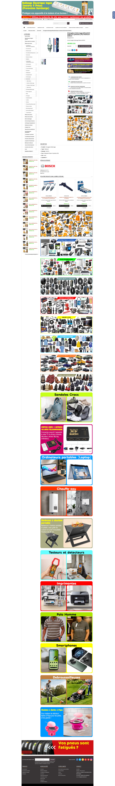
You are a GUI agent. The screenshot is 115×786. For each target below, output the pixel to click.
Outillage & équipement (30, 123)
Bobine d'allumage (30, 83)
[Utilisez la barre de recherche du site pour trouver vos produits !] (57, 16)
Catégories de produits (31, 27)
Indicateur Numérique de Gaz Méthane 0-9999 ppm (33, 235)
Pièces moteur (29, 106)
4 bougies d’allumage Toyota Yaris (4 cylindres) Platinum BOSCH (84, 198)
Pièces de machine (29, 116)
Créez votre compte (88, 19)
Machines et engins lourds (29, 39)
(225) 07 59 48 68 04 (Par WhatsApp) (35, 19)
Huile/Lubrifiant (29, 97)
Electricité (28, 79)
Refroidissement (29, 108)
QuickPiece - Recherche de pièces (30, 46)
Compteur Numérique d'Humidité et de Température (33, 248)
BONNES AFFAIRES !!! (29, 151)
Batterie (27, 59)
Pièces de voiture (28, 43)
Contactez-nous (43, 777)
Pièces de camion (28, 114)
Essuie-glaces (29, 91)
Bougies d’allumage (31, 85)
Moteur (27, 102)
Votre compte (62, 766)
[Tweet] (74, 50)
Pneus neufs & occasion (30, 41)
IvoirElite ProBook (43, 781)
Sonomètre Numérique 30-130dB (33, 185)
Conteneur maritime (29, 134)
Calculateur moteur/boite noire (30, 62)
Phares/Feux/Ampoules (30, 104)
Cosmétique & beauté (29, 136)
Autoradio (28, 54)
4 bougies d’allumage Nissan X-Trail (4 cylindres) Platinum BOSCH (48, 198)
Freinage (28, 95)
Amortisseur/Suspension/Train (31, 52)
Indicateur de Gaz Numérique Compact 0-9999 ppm (33, 229)
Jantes (27, 100)
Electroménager (28, 118)
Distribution (28, 72)
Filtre (27, 93)
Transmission (28, 112)
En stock (42, 171)
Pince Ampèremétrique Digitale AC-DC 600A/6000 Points (33, 204)
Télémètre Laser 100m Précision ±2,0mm (33, 160)
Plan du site (42, 778)
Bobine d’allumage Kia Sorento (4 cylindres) (66, 198)
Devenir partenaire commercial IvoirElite (76, 27)
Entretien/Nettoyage (30, 89)
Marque (69, 37)
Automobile (27, 36)
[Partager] (72, 50)
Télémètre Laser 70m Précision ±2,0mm (33, 166)
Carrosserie (28, 64)
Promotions (24, 769)
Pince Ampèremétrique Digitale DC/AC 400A (33, 210)
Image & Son (27, 127)
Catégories (27, 34)
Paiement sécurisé (44, 775)
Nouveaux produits (27, 157)
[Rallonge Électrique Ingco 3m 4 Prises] (57, 7)
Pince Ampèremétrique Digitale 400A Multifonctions (33, 223)
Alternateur (29, 81)
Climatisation (28, 66)
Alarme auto (28, 50)
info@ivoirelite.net (50, 19)
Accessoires (28, 48)
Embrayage (28, 76)
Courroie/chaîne (29, 68)
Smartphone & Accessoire (28, 132)
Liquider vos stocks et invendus (61, 27)
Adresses (60, 773)
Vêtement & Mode (28, 125)
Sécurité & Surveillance (30, 129)
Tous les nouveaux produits (32, 254)
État (41, 173)
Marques (24, 773)
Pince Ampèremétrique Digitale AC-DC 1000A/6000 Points (33, 191)
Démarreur (29, 87)
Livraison (42, 769)
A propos (42, 773)
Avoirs (59, 772)
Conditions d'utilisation (44, 772)
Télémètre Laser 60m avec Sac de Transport (33, 172)
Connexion (81, 19)
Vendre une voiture (41, 27)
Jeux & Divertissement (29, 145)
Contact (86, 27)
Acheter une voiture (49, 27)
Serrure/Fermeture (29, 110)
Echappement (29, 74)
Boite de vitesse (29, 57)
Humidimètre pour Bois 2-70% (33, 242)
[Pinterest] (76, 50)
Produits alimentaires (29, 138)
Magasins (42, 780)
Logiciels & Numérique (29, 140)
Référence (42, 170)
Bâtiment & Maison (29, 142)
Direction (28, 70)
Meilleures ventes (25, 772)
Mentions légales (43, 770)
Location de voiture (29, 147)
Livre (26, 149)
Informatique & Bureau (30, 121)
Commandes (61, 770)
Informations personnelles (63, 769)
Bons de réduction (62, 775)
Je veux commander (84, 46)
